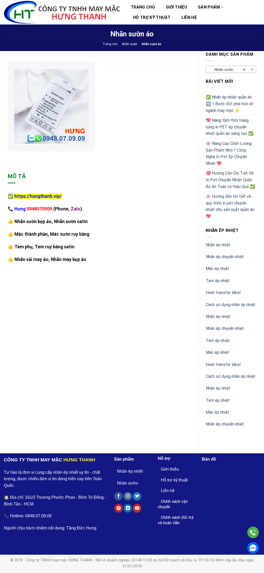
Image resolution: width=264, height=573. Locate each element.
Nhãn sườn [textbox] (228, 69)
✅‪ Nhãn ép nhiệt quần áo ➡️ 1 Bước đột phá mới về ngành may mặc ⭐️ (229, 104)
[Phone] (253, 532)
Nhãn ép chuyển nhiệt (225, 256)
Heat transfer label (223, 292)
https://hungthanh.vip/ (38, 196)
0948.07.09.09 (38, 516)
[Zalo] (253, 548)
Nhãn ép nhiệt (218, 244)
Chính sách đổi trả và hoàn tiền (176, 520)
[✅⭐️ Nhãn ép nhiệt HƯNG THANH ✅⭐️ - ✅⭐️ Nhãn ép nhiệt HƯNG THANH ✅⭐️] (62, 12)
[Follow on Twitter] (137, 496)
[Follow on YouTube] (137, 508)
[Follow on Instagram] (127, 496)
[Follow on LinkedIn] (127, 508)
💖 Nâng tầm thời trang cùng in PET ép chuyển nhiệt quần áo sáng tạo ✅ (229, 127)
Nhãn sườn (129, 44)
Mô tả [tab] (17, 176)
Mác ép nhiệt (217, 268)
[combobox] (231, 69)
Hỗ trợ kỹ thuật (152, 17)
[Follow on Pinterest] (118, 508)
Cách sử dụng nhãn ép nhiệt (230, 304)
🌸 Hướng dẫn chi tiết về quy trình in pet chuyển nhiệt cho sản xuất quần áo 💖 (230, 206)
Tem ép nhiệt (218, 280)
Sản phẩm (209, 7)
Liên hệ (189, 17)
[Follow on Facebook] (118, 496)
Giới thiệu (176, 7)
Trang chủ (143, 7)
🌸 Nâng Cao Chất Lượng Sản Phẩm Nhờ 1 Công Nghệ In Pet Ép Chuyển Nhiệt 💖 (229, 153)
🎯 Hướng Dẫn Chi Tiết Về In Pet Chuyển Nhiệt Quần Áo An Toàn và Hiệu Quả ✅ (230, 180)
